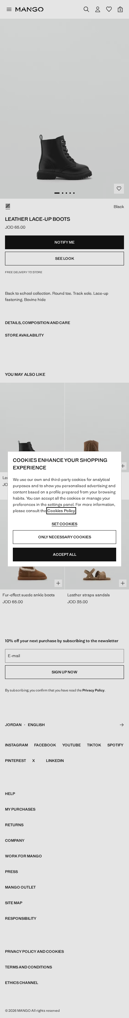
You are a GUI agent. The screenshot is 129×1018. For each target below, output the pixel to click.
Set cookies (64, 523)
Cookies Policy (61, 510)
